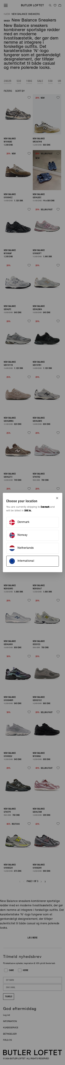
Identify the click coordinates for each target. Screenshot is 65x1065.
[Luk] (57, 498)
